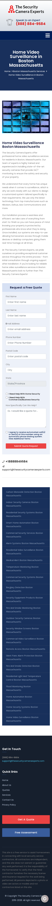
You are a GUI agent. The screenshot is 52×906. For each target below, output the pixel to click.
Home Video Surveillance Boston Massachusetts (22, 719)
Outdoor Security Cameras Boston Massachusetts (23, 620)
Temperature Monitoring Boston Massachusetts (22, 568)
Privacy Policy (9, 804)
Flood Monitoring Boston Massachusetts (18, 688)
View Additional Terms (19, 438)
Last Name (11, 310)
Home (7, 71)
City (8, 364)
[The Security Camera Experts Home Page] (26, 9)
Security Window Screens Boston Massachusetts (22, 630)
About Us (6, 785)
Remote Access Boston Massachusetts (25, 648)
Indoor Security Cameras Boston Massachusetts (22, 504)
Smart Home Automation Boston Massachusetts (22, 524)
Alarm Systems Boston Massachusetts (25, 543)
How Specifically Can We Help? (21, 405)
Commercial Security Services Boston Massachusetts (24, 534)
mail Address (13, 323)
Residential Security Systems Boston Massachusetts (24, 514)
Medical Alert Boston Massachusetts (24, 560)
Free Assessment (26, 832)
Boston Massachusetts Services (29, 71)
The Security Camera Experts (32, 895)
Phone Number (13, 337)
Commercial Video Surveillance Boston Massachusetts (25, 640)
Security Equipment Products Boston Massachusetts (24, 599)
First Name (11, 296)
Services (6, 794)
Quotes (6, 790)
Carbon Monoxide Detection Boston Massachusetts (24, 493)
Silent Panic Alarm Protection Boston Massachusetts (24, 657)
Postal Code (12, 350)
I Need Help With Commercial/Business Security (24, 398)
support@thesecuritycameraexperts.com (26, 469)
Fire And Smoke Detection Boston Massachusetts (23, 667)
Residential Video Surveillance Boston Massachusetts (24, 551)
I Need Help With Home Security (24, 394)
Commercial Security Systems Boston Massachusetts (24, 579)
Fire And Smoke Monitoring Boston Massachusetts (23, 609)
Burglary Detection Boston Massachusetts (19, 589)
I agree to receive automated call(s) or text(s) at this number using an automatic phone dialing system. (27, 435)
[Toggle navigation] (47, 35)
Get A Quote (26, 819)
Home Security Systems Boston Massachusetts (22, 708)
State (8, 378)
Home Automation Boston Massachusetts (19, 698)
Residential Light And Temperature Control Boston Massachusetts (23, 678)
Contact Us (8, 799)
